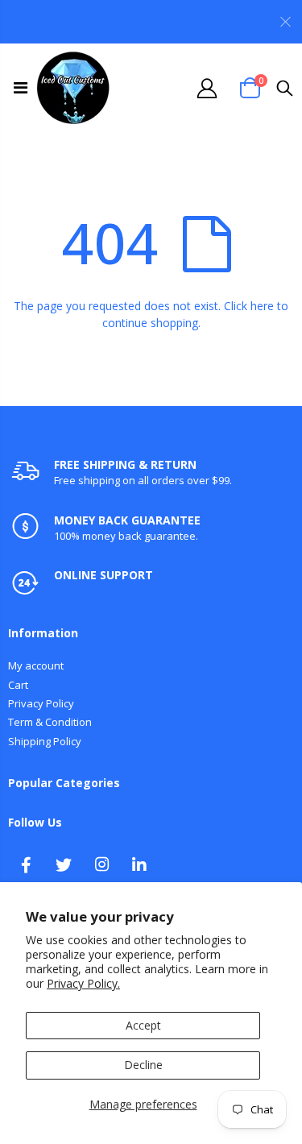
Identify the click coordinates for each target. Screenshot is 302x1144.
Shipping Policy (44, 741)
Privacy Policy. (83, 983)
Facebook (26, 864)
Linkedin (139, 864)
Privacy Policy (41, 703)
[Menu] (20, 87)
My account (36, 665)
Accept (143, 1025)
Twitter (64, 864)
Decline (143, 1064)
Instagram (101, 864)
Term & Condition (50, 722)
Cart (18, 685)
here (262, 305)
